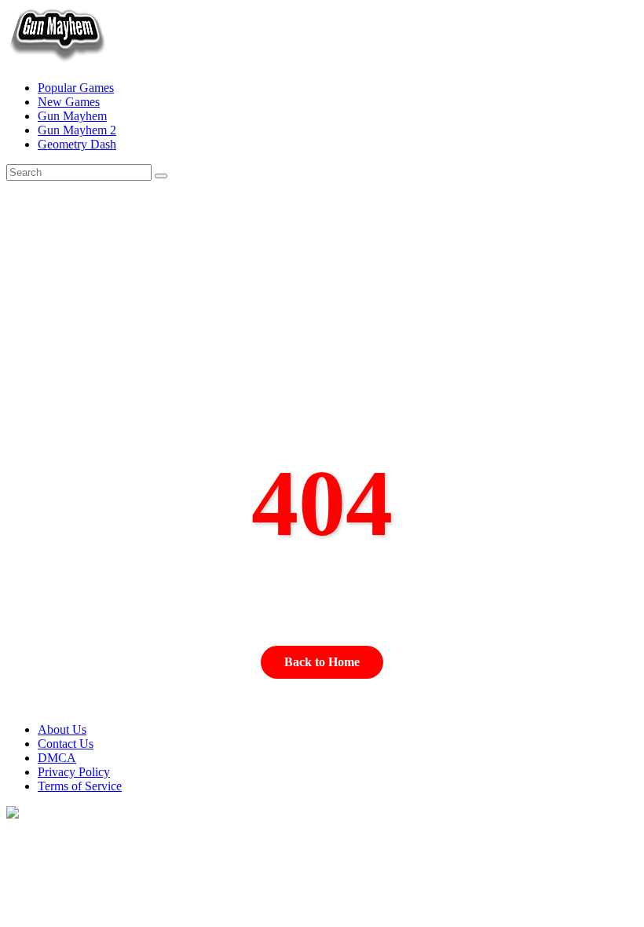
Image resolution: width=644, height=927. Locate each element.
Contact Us (65, 743)
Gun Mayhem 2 (77, 130)
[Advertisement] (322, 337)
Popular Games (76, 87)
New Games (69, 101)
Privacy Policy (74, 772)
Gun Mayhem (72, 116)
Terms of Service (80, 786)
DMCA (57, 757)
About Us (62, 729)
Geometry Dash (77, 144)
